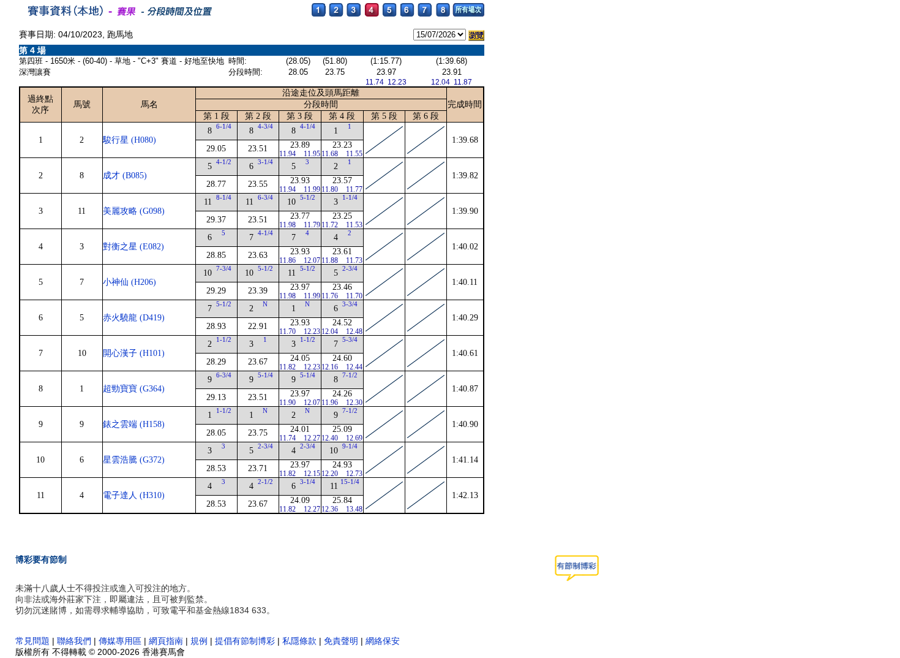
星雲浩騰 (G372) (134, 459)
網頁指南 (166, 641)
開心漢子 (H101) (134, 353)
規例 (199, 641)
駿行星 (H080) (129, 140)
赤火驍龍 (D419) (134, 317)
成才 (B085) (125, 175)
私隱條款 (299, 641)
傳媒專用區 (121, 641)
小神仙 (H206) (129, 282)
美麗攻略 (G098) (134, 211)
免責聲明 (341, 641)
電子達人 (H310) (134, 495)
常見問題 (32, 641)
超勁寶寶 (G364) (134, 388)
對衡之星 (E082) (133, 246)
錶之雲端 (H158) (134, 424)
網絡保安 (383, 641)
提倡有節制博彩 (245, 641)
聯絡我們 (74, 641)
